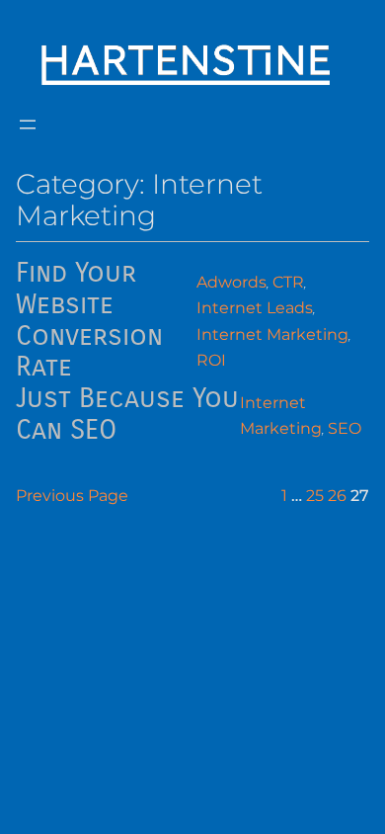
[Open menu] (27, 124)
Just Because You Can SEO (127, 415)
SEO (344, 428)
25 (315, 495)
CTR (288, 282)
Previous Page (72, 495)
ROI (211, 360)
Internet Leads (254, 307)
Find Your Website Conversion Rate (89, 321)
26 (337, 495)
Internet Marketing (272, 334)
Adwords (231, 282)
